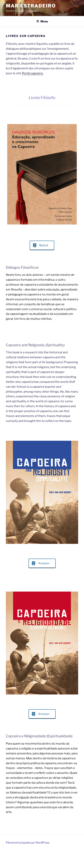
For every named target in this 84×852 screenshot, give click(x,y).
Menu (44, 21)
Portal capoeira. (32, 73)
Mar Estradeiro (31, 6)
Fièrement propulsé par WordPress (27, 842)
